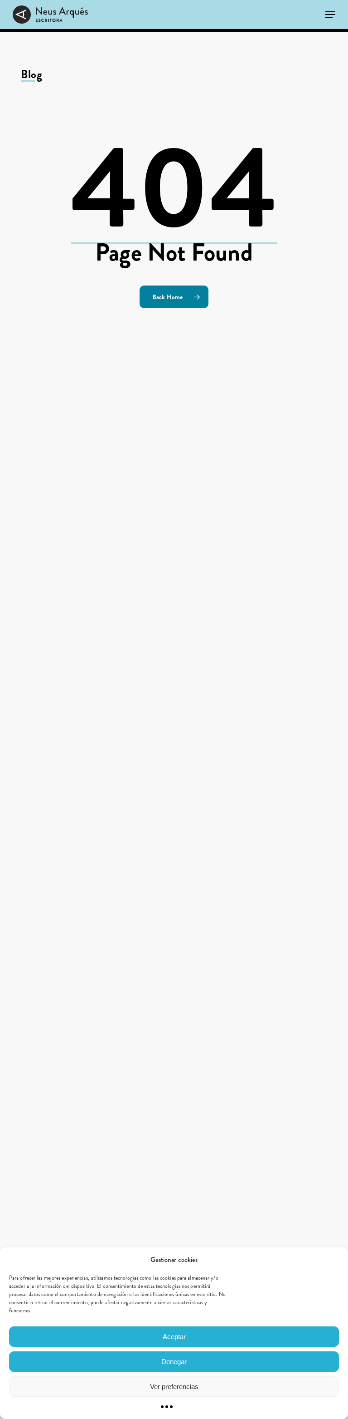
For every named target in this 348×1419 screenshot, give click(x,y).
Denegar (174, 1361)
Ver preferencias (174, 1386)
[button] (330, 14)
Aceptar (174, 1336)
